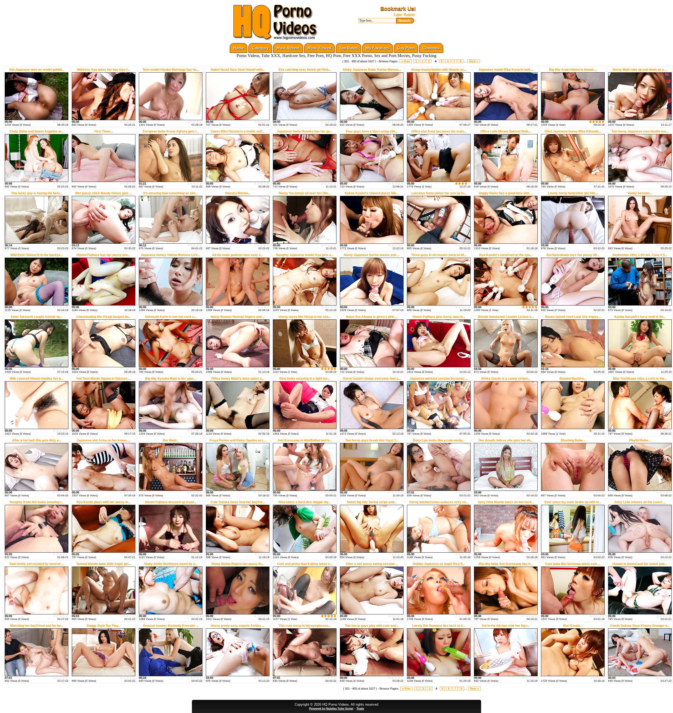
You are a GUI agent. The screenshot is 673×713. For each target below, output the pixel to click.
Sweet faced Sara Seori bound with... (238, 70)
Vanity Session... (640, 193)
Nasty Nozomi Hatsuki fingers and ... (238, 317)
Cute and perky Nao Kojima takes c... (304, 564)
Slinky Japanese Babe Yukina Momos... (372, 70)
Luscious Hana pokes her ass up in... (438, 193)
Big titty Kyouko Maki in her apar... (170, 378)
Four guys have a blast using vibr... (371, 131)
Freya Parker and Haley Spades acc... (238, 440)
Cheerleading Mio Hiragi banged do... (103, 317)
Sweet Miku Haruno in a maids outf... (237, 131)
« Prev (405, 61)
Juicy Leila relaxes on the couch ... (639, 502)
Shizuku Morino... (237, 193)
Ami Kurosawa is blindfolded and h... (305, 440)
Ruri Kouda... (572, 626)
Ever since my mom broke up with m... (572, 502)
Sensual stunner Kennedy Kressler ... (170, 626)
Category (260, 48)
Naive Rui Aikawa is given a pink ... (371, 317)
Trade (360, 708)
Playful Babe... (639, 440)
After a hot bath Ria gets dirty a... (36, 440)
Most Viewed (319, 48)
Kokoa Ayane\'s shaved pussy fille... (372, 193)
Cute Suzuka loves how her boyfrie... (238, 502)
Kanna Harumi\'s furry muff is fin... (639, 317)
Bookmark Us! (398, 9)
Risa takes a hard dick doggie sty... (304, 502)
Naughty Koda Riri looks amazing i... (36, 502)
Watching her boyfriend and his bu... (36, 626)
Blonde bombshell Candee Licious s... (506, 317)
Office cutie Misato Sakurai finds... (505, 131)
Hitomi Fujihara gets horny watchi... (438, 317)
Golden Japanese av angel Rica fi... (439, 564)
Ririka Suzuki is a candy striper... (505, 378)
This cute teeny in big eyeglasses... (305, 626)
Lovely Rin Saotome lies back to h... (438, 626)
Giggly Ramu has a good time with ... (506, 193)
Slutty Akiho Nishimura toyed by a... (170, 564)
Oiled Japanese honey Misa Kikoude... (572, 131)
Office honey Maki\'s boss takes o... (237, 378)
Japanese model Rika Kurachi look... (505, 70)
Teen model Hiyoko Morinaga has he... (170, 70)
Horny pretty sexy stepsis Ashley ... (237, 626)
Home (238, 48)
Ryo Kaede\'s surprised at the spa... (505, 255)
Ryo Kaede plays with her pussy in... (103, 502)
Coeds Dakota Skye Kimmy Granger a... (640, 626)
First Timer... (103, 131)
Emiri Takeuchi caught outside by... (36, 317)
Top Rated (348, 48)
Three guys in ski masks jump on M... (438, 255)
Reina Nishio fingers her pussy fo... (238, 564)
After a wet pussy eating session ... (372, 564)
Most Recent (288, 48)
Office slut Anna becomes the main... (438, 131)
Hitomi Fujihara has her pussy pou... (103, 255)
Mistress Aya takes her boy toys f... (103, 70)
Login (398, 14)
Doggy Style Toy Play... (103, 626)
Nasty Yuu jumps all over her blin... (304, 193)
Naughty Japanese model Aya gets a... (304, 255)
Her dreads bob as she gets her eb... (506, 440)
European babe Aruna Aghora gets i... (170, 131)
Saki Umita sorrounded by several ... (36, 564)
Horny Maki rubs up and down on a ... (640, 70)
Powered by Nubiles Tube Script (331, 708)
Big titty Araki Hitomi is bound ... (572, 70)
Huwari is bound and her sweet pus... (640, 564)
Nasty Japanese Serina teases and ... (371, 255)
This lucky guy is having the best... (36, 193)
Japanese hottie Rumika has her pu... (304, 131)
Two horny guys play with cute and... (371, 626)
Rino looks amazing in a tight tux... (304, 378)
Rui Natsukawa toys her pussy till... (573, 255)
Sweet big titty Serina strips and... (371, 502)
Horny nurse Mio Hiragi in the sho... (305, 317)
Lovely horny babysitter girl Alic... (573, 193)
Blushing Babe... (573, 440)
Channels (431, 48)
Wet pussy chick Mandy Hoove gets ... (103, 193)
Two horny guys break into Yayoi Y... (371, 440)
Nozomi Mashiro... (572, 378)
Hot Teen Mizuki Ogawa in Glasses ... (104, 378)
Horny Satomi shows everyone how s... (372, 378)
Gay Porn (406, 48)
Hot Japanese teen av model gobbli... (36, 70)
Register (409, 14)
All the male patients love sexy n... (237, 255)
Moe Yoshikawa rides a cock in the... (640, 378)
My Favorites (377, 48)
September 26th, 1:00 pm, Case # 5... (640, 255)
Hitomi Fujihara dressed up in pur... (170, 502)
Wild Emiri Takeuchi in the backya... (36, 255)
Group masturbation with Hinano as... (438, 70)
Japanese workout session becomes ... (439, 378)
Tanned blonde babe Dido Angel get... (103, 564)
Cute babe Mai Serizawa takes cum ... (572, 564)
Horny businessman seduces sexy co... (438, 502)
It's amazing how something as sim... (170, 193)
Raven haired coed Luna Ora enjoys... (573, 317)
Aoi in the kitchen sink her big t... (506, 626)
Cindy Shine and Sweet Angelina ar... (36, 131)
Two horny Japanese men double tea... (639, 131)
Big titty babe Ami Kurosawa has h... (506, 564)
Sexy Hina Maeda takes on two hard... (506, 502)
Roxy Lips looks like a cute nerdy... (439, 440)
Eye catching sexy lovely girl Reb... (305, 70)
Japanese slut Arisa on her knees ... (103, 440)
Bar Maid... (171, 440)
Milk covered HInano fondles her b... (36, 378)
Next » (473, 61)
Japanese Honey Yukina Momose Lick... (170, 255)
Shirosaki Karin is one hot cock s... (170, 317)
